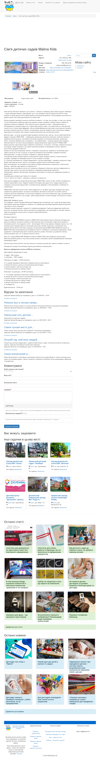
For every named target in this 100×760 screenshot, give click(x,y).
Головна (8, 16)
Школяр (19, 754)
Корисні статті (30, 2)
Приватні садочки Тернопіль (36, 747)
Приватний (40, 471)
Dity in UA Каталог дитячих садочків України (18, 727)
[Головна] (9, 6)
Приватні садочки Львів (35, 737)
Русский (79, 68)
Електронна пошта (10, 382)
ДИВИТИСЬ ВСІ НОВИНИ (15, 712)
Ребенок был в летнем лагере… (21, 302)
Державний (18, 469)
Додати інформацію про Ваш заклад (74, 2)
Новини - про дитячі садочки (55, 740)
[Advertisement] (50, 33)
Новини (40, 2)
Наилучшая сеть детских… (18, 314)
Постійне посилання (10, 298)
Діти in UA (19, 2)
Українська (80, 66)
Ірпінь (15, 16)
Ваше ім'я (7, 375)
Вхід (94, 72)
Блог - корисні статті (55, 737)
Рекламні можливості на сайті (55, 734)
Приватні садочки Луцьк (35, 742)
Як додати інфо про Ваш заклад (55, 731)
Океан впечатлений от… (17, 353)
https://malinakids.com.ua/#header (60, 68)
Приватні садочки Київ (36, 732)
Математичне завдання (13, 413)
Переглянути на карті (65, 60)
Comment (7, 390)
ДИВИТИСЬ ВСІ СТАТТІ (15, 627)
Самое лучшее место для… (19, 327)
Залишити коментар (11, 426)
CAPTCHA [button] (9, 406)
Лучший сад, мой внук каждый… (21, 339)
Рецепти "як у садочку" (53, 2)
